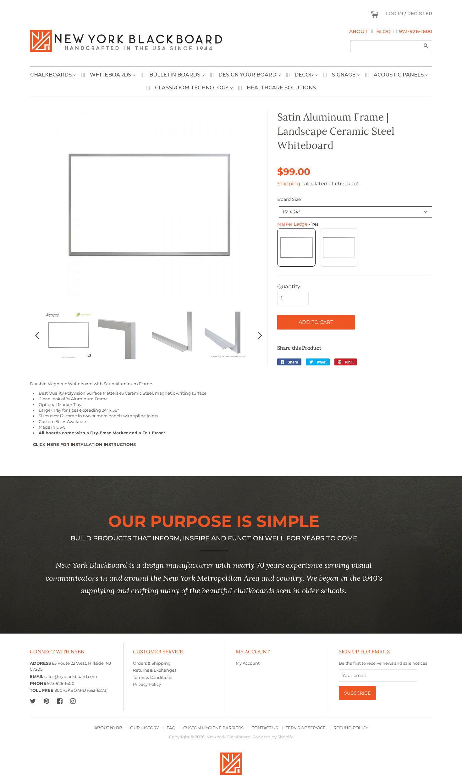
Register (419, 13)
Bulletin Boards (175, 75)
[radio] (296, 247)
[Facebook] (59, 701)
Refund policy (350, 727)
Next (260, 335)
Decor (304, 75)
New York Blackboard (228, 737)
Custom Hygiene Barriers (213, 727)
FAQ (171, 727)
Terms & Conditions (152, 677)
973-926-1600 (415, 31)
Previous (37, 335)
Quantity (288, 286)
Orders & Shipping (152, 663)
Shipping (288, 184)
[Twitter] (33, 701)
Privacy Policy (147, 684)
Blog (383, 31)
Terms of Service (306, 727)
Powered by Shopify (272, 737)
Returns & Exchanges (154, 670)
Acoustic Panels (399, 75)
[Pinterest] (46, 701)
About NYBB (108, 727)
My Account (248, 663)
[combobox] (355, 211)
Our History (144, 727)
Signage (344, 75)
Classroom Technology (192, 88)
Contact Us (264, 727)
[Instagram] (72, 701)
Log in (394, 13)
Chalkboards (51, 75)
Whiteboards (111, 75)
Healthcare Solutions (281, 88)
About (358, 31)
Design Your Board (248, 75)
